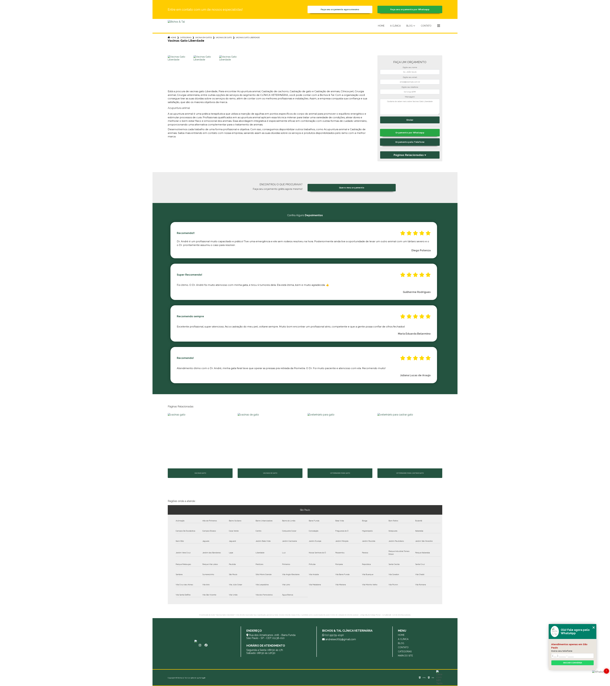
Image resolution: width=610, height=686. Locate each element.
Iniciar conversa (572, 663)
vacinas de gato (224, 37)
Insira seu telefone (561, 651)
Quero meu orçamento (351, 187)
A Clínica (395, 25)
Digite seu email (410, 77)
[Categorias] (438, 26)
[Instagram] (200, 645)
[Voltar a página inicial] (176, 25)
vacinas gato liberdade (248, 37)
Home (381, 25)
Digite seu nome (410, 67)
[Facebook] (206, 645)
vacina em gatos (203, 37)
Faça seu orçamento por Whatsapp (409, 9)
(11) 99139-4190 (334, 635)
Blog (409, 25)
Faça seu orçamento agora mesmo (340, 9)
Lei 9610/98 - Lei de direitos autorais (396, 615)
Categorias (185, 37)
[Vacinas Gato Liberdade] (180, 67)
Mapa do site (405, 655)
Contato (426, 25)
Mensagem (410, 97)
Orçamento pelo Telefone (410, 142)
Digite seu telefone (410, 87)
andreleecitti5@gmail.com (340, 639)
